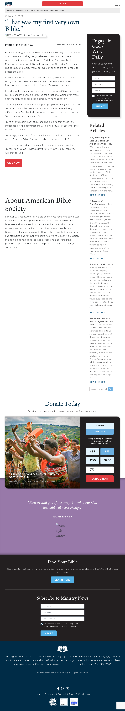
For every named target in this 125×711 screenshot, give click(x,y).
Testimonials (21, 10)
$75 (107, 451)
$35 (92, 451)
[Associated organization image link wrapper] (53, 702)
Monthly (99, 425)
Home (38, 694)
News (9, 10)
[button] (117, 3)
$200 (107, 460)
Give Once (100, 431)
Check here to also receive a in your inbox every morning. (61, 625)
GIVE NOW (62, 4)
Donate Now (100, 479)
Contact (62, 694)
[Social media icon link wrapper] (58, 689)
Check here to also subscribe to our (105, 98)
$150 (92, 460)
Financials (49, 694)
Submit (100, 107)
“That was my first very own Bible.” (48, 10)
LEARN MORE (62, 580)
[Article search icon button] (110, 389)
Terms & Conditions (79, 694)
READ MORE (96, 195)
